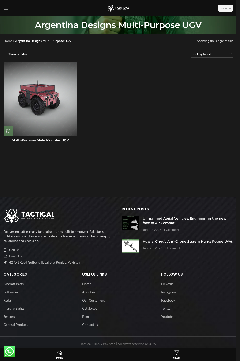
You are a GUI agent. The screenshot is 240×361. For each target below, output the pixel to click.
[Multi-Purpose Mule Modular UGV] (40, 99)
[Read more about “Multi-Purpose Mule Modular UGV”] (8, 131)
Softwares (11, 292)
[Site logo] (118, 8)
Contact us (90, 324)
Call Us (14, 250)
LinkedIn (167, 284)
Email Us (15, 256)
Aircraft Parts (14, 284)
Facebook (168, 300)
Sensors (9, 316)
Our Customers (93, 300)
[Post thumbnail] (130, 224)
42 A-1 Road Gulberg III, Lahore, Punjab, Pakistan (44, 262)
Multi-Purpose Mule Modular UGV (40, 140)
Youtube (167, 316)
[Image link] (29, 215)
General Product (16, 324)
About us (88, 292)
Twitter (166, 308)
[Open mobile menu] (6, 8)
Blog (85, 316)
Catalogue (89, 308)
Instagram (168, 292)
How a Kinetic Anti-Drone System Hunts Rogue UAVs (188, 241)
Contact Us (226, 8)
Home (8, 41)
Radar (8, 300)
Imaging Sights (14, 308)
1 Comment (171, 230)
